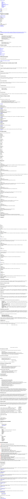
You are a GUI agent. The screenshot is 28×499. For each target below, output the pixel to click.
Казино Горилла (4, 493)
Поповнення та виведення (5, 4)
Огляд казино (8, 32)
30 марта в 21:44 (2, 475)
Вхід (0, 11)
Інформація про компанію (13, 32)
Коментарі (22, 32)
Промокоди (3, 6)
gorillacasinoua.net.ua (2, 15)
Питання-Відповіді (18, 32)
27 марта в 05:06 (2, 479)
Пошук (1, 9)
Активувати (1, 25)
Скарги (5, 32)
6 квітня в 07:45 (2, 472)
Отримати (1, 108)
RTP (2, 3)
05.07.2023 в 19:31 (2, 491)
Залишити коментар (3, 463)
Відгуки (3, 32)
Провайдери (3, 2)
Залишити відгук (2, 215)
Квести (3, 5)
